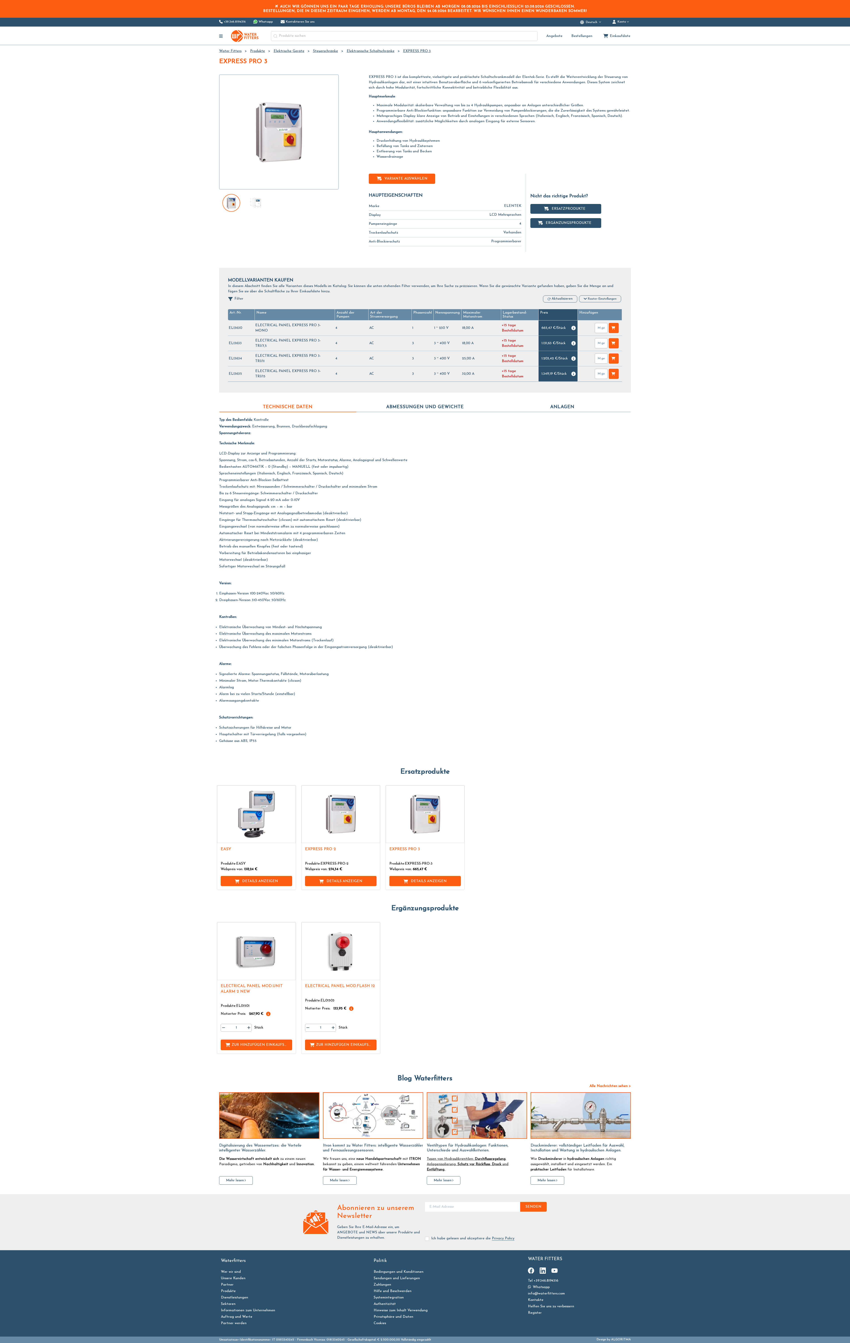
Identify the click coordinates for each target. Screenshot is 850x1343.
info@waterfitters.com (546, 1293)
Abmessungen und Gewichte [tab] (425, 407)
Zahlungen (382, 1285)
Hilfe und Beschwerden (392, 1291)
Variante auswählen (405, 178)
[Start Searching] (275, 36)
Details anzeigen (260, 881)
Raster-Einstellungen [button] (602, 299)
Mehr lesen (235, 1180)
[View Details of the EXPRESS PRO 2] (340, 814)
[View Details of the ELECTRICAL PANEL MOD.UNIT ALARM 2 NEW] (256, 951)
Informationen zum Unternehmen (248, 1310)
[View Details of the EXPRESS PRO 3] (425, 814)
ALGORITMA (621, 1339)
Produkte (228, 1291)
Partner (227, 1285)
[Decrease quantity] (223, 1027)
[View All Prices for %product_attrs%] (573, 328)
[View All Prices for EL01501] (268, 1014)
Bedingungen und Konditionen (398, 1272)
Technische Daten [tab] (288, 407)
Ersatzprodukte (568, 209)
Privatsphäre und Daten (393, 1317)
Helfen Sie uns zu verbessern (551, 1306)
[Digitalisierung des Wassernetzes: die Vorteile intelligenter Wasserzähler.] (269, 1115)
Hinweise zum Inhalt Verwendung (401, 1310)
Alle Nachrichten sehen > (610, 1086)
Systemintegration (389, 1297)
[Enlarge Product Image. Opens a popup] (290, 837)
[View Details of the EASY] (256, 814)
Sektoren (228, 1304)
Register (535, 1313)
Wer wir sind (231, 1272)
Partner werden (234, 1323)
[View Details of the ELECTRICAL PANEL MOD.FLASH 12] (340, 951)
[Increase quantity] (248, 1027)
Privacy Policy (503, 1238)
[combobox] (404, 36)
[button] (235, 312)
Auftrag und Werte (236, 1317)
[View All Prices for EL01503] (351, 1008)
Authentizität (385, 1304)
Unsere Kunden (233, 1278)
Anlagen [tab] (562, 407)
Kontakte (535, 1300)
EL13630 (235, 328)
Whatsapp (541, 1287)
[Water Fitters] (245, 36)
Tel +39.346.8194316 (543, 1281)
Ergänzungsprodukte (568, 223)
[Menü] (221, 36)
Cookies (380, 1323)
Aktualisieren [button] (562, 299)
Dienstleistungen (234, 1297)
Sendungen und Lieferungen (397, 1278)
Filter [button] (238, 299)
